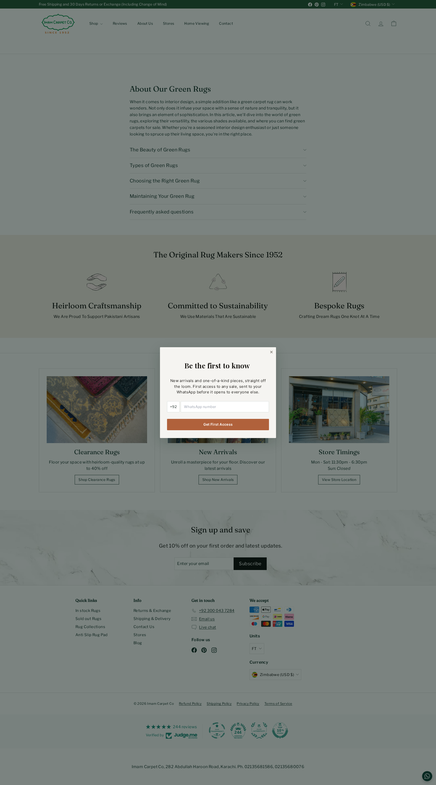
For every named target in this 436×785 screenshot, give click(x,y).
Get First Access (218, 424)
